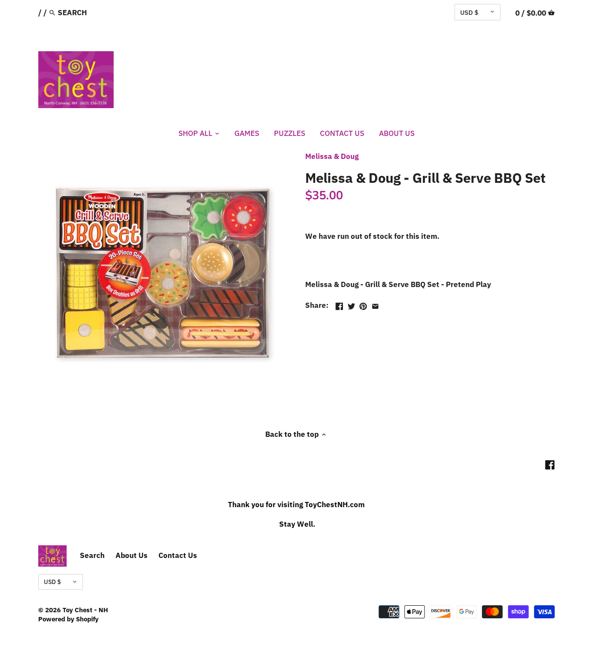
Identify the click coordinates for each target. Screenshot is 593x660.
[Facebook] (549, 464)
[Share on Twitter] (351, 304)
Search (92, 555)
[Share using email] (375, 304)
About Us (131, 555)
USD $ (469, 12)
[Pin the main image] (363, 304)
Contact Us (177, 555)
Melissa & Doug (332, 156)
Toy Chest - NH (85, 609)
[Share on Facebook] (339, 304)
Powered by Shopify (68, 618)
